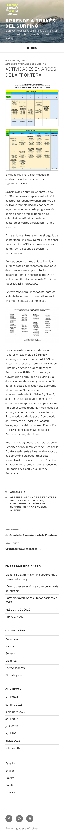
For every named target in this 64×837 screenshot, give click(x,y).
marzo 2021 (12, 740)
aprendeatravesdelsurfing (25, 64)
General (10, 653)
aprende (16, 497)
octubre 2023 (14, 704)
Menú (34, 47)
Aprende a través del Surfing (30, 23)
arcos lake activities (26, 500)
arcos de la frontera (40, 497)
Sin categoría (13, 675)
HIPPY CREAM (14, 617)
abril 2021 (11, 733)
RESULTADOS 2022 (17, 609)
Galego (9, 778)
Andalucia (18, 492)
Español (10, 763)
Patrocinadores (15, 668)
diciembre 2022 (15, 712)
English (10, 770)
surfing (16, 510)
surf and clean (34, 507)
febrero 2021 (13, 748)
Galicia (9, 646)
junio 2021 (11, 726)
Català (9, 785)
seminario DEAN (39, 359)
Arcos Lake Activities (18, 372)
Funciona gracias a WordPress (22, 828)
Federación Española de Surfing (25, 354)
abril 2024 (11, 697)
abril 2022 (11, 719)
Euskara (10, 792)
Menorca (11, 660)
